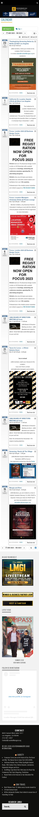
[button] (31, 547)
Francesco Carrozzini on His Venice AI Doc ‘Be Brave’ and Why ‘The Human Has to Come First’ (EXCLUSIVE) (18, 758)
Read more (30, 93)
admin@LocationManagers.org (25, 53)
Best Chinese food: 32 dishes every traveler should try (20, 787)
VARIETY (20, 754)
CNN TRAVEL (20, 784)
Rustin (33, 461)
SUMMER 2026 (19, 660)
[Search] (37, 2)
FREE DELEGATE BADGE (29, 188)
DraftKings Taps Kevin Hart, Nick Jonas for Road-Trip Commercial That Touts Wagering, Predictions (18, 771)
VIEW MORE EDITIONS (19, 662)
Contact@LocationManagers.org (11, 740)
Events (20, 93)
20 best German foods (10, 789)
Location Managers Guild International (17, 717)
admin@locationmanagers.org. (22, 502)
